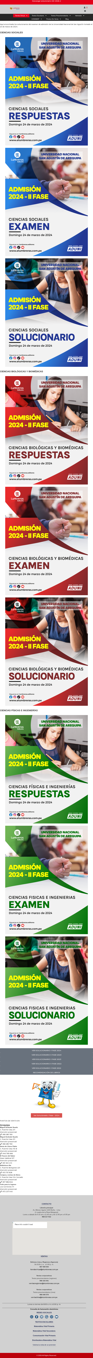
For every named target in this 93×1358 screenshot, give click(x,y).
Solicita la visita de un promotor (44, 1345)
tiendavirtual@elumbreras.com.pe (44, 1269)
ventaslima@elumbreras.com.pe (44, 1297)
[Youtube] (56, 1316)
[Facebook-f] (36, 1316)
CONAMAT (35, 19)
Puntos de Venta (52, 19)
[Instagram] (51, 1316)
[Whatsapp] (31, 1316)
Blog (67, 19)
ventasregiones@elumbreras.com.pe (44, 1283)
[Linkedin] (41, 1316)
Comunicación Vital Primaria (44, 1335)
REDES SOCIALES (44, 1313)
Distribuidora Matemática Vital (44, 1340)
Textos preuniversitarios (59, 16)
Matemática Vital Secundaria (44, 1331)
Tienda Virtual (20, 16)
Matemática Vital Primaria (44, 1326)
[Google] (46, 1316)
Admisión (78, 16)
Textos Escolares (38, 16)
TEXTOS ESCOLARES (44, 1322)
